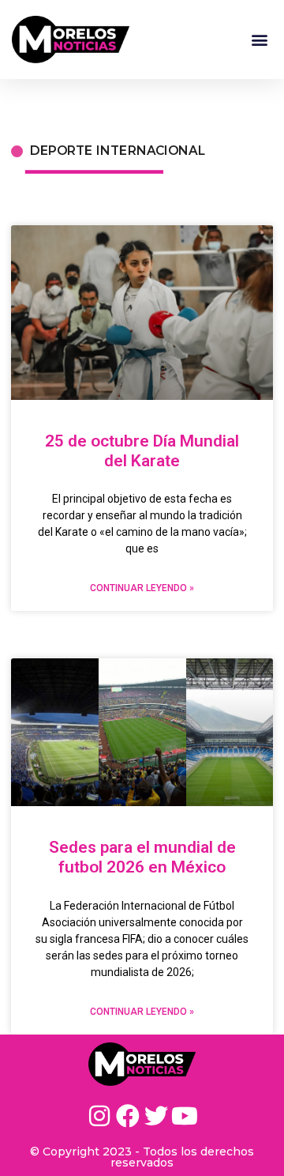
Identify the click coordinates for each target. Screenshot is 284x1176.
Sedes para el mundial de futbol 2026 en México (142, 857)
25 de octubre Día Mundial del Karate (142, 451)
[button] (259, 40)
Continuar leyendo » (142, 588)
